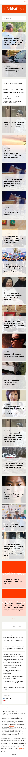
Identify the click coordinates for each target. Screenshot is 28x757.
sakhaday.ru (11, 725)
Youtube (7, 700)
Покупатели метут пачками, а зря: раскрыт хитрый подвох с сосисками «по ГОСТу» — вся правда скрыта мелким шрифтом (13, 661)
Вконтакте (8, 698)
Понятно (14, 754)
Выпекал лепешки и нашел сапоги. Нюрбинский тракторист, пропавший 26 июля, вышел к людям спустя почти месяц (13, 654)
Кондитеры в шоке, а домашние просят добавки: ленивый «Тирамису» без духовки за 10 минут (13, 687)
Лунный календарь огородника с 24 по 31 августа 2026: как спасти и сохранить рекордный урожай (13, 672)
